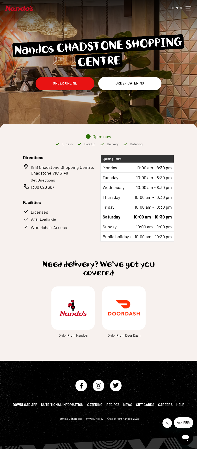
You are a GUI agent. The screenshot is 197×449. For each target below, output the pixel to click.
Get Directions (43, 180)
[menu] (188, 8)
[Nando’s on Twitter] (116, 385)
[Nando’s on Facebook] (81, 385)
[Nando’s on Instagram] (98, 385)
